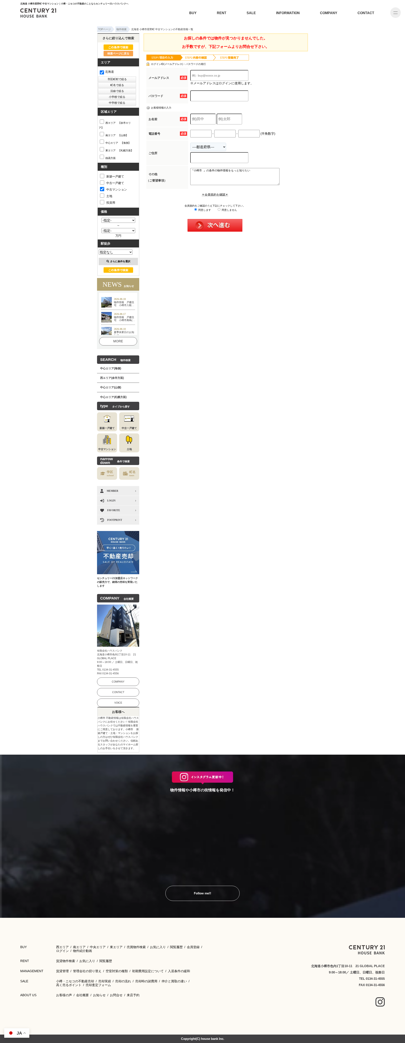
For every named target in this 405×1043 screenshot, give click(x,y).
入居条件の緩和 (179, 971)
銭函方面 (110, 158)
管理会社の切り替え (87, 971)
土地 (109, 196)
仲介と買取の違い (174, 981)
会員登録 (193, 947)
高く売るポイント (68, 985)
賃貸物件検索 (65, 961)
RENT (221, 13)
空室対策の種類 (117, 971)
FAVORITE (113, 510)
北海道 (109, 71)
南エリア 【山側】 (116, 135)
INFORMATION (288, 13)
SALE (251, 13)
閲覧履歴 (176, 947)
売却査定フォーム (98, 985)
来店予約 (133, 995)
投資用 (110, 202)
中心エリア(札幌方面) (113, 397)
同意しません (229, 209)
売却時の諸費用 (146, 981)
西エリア (62, 947)
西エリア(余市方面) (112, 377)
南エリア (79, 947)
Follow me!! (202, 893)
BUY (193, 13)
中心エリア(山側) (110, 387)
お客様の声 (64, 995)
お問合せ (116, 995)
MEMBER (112, 490)
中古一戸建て (115, 183)
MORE (118, 341)
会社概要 (82, 995)
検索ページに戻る (118, 53)
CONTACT (366, 13)
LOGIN (111, 500)
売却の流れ (123, 981)
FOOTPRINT (114, 520)
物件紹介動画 (82, 951)
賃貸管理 (62, 971)
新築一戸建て (115, 176)
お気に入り (158, 947)
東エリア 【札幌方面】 (119, 150)
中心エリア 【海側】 (118, 142)
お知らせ (99, 995)
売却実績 (104, 981)
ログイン (62, 951)
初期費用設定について (148, 971)
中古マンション (116, 189)
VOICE (118, 702)
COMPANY (328, 13)
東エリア (116, 947)
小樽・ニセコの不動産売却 (75, 981)
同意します (204, 209)
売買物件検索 (136, 947)
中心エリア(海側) (110, 368)
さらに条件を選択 (120, 261)
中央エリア (98, 947)
